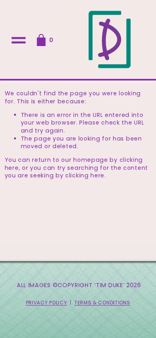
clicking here (84, 175)
